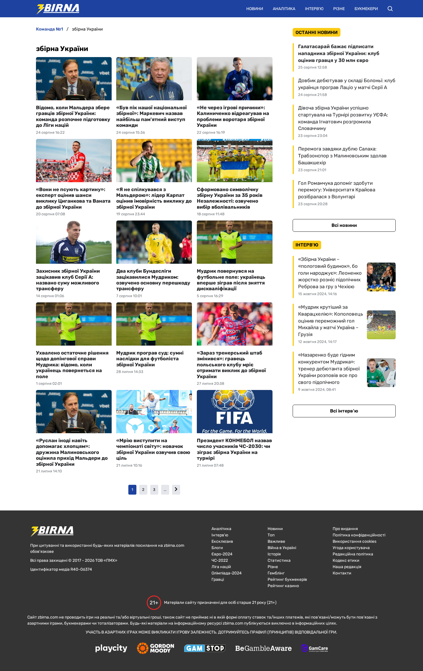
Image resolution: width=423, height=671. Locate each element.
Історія (274, 554)
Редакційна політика (353, 554)
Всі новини (344, 225)
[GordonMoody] (155, 648)
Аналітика (284, 8)
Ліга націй (221, 566)
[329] (176, 489)
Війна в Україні (282, 547)
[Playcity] (111, 648)
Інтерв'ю (314, 8)
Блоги (217, 547)
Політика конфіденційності (359, 535)
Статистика (279, 560)
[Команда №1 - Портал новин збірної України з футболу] (54, 9)
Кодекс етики (346, 560)
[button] (390, 8)
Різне (339, 8)
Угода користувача (351, 547)
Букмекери (366, 8)
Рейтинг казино (283, 585)
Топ (271, 535)
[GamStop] (205, 648)
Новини (254, 8)
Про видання (345, 528)
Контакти (342, 573)
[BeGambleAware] (263, 648)
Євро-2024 (222, 554)
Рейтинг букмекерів (287, 579)
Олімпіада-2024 (227, 573)
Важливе (276, 541)
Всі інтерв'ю (344, 411)
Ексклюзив (222, 541)
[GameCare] (315, 648)
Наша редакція (347, 566)
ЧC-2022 (220, 560)
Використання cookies (354, 541)
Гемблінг (276, 573)
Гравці (218, 579)
